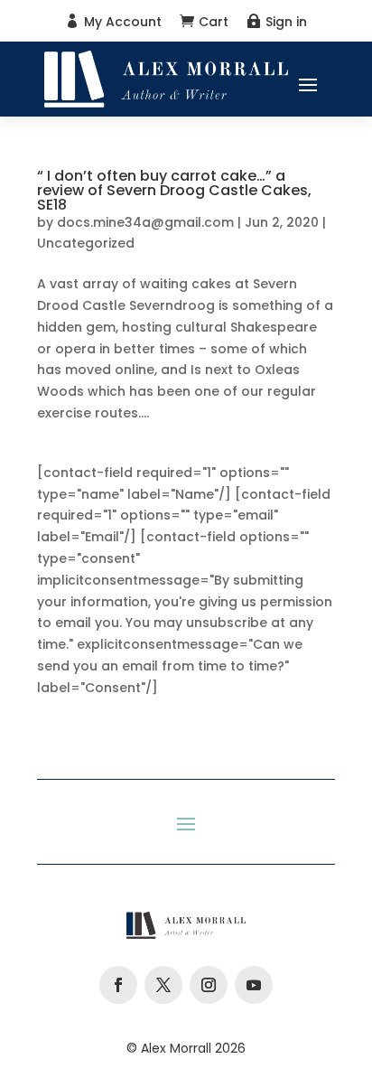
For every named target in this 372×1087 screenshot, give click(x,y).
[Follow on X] (163, 985)
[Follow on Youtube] (254, 985)
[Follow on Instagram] (209, 985)
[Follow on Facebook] (118, 985)
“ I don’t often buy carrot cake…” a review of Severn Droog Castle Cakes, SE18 (174, 190)
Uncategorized (86, 243)
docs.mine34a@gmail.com (145, 222)
